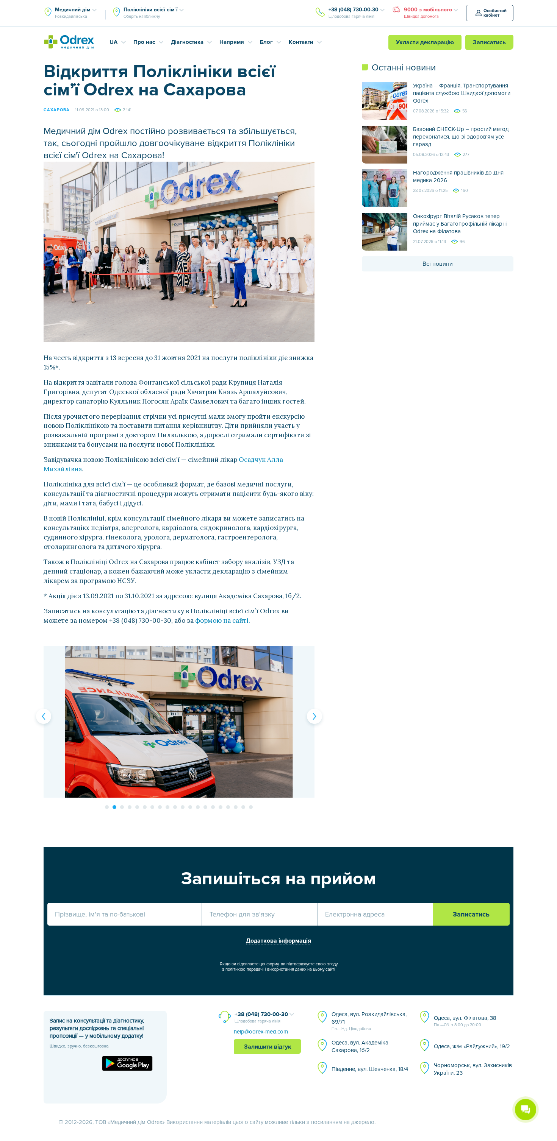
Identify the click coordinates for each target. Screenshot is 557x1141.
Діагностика (187, 42)
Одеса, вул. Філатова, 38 (465, 1021)
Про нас (144, 42)
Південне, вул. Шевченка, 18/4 (370, 1069)
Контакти (301, 42)
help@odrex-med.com (261, 1031)
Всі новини (437, 264)
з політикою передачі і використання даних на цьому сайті (278, 969)
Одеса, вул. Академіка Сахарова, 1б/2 (360, 1046)
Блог (266, 42)
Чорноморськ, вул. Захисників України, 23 (473, 1069)
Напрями (231, 42)
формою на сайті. (222, 620)
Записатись (489, 42)
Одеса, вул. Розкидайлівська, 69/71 (369, 1021)
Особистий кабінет (495, 13)
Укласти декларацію (425, 42)
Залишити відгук (267, 1047)
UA (113, 42)
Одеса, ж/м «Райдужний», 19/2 (472, 1046)
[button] (43, 716)
